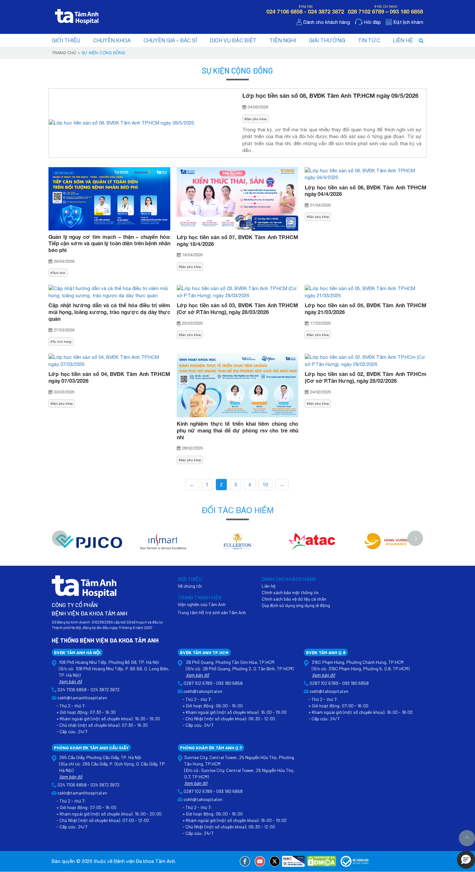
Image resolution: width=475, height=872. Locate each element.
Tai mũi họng (61, 341)
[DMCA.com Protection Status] (321, 861)
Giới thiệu (66, 40)
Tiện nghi (282, 40)
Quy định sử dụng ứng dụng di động (296, 605)
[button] (466, 860)
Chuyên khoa (112, 40)
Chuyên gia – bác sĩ (170, 40)
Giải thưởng (327, 40)
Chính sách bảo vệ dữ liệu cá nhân (294, 599)
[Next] (415, 538)
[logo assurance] (386, 544)
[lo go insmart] (163, 544)
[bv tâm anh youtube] (259, 861)
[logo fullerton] (237, 544)
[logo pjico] (89, 544)
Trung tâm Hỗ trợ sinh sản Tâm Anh (212, 612)
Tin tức (369, 40)
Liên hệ (403, 40)
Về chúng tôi (190, 586)
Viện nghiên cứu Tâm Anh (202, 604)
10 (265, 484)
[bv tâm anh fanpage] (245, 861)
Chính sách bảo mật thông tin (290, 592)
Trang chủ (64, 52)
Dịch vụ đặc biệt (233, 40)
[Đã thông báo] (355, 861)
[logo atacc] (312, 544)
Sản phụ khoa (256, 119)
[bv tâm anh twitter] (274, 861)
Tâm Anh (58, 273)
